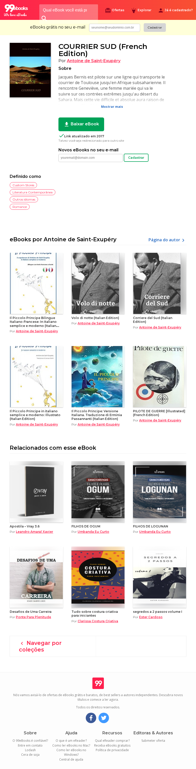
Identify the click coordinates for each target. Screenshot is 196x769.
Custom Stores (23, 185)
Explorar (141, 10)
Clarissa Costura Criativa (98, 621)
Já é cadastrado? (175, 10)
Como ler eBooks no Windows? (71, 752)
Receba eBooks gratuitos (112, 745)
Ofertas (114, 10)
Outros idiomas (24, 199)
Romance (20, 207)
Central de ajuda (71, 759)
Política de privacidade (112, 750)
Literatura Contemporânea (33, 192)
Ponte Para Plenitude (33, 617)
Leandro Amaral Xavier (34, 532)
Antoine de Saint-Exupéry (93, 60)
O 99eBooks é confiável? (30, 740)
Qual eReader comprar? (112, 740)
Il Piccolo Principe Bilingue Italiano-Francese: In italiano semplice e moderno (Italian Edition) (33, 324)
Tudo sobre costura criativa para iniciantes (94, 613)
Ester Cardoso (151, 617)
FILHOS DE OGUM (85, 526)
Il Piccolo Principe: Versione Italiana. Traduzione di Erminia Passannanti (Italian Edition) (96, 415)
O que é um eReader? (71, 740)
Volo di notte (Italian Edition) (95, 318)
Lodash (30, 750)
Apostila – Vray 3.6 (25, 526)
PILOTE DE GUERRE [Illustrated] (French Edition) (159, 413)
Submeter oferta (153, 740)
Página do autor (167, 240)
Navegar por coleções (40, 646)
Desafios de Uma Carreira (31, 612)
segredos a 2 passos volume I (157, 612)
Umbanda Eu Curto (93, 532)
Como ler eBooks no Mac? (71, 745)
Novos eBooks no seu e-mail (88, 150)
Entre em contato (30, 745)
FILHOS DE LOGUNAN (150, 526)
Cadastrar (155, 27)
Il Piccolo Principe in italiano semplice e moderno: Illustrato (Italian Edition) (35, 415)
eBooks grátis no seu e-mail (57, 27)
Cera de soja (30, 754)
